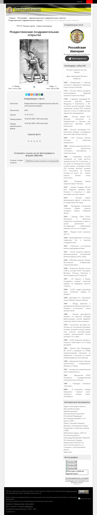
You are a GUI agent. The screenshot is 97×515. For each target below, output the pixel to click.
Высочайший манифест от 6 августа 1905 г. (75, 419)
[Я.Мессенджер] (26, 94)
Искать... (80, 2)
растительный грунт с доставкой (75, 481)
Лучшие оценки (29, 26)
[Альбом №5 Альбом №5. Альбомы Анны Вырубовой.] (71, 461)
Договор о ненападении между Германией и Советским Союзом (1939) (76, 428)
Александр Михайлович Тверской (77, 437)
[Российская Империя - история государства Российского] (23, 10)
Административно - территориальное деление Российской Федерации (74, 413)
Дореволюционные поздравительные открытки (47, 18)
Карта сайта (30, 504)
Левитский (68, 452)
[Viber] (37, 94)
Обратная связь (19, 504)
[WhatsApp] (39, 94)
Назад (16, 86)
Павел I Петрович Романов (74, 423)
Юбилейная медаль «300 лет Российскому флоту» (75, 434)
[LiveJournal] (42, 94)
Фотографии (22, 18)
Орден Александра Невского (75, 406)
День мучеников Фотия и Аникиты (77, 77)
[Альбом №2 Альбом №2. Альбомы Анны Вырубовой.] (71, 465)
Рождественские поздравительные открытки (26, 20)
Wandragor (29, 506)
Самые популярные (44, 26)
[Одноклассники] (32, 94)
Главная (12, 18)
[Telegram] (34, 94)
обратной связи (71, 491)
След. (51, 86)
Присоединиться (79, 58)
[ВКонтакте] (29, 94)
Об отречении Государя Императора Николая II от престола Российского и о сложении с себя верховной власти (74, 445)
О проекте (9, 504)
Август (77, 72)
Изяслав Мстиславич (72, 409)
